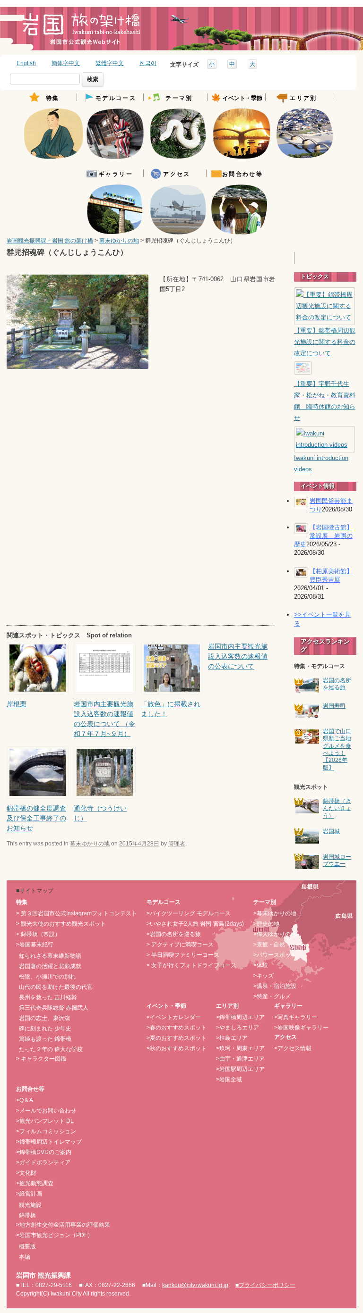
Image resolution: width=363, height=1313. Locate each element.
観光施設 (30, 1205)
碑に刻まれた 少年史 (45, 1028)
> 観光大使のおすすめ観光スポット (61, 923)
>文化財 (26, 1173)
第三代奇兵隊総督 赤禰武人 (53, 1007)
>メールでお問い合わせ (46, 1110)
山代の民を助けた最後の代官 (56, 987)
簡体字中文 (66, 63)
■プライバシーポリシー (265, 1285)
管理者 (176, 843)
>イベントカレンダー (174, 1017)
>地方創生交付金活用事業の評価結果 (63, 1224)
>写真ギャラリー (295, 1017)
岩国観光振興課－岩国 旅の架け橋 (50, 240)
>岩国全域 (229, 1079)
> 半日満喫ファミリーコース (183, 955)
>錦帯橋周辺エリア (240, 1017)
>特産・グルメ (272, 996)
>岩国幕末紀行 (34, 944)
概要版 (27, 1246)
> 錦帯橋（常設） (38, 934)
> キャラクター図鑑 (41, 1058)
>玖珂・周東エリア (240, 1048)
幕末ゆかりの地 (119, 240)
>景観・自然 (269, 944)
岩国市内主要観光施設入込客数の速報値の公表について (238, 656)
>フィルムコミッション (46, 1131)
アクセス (176, 174)
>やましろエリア (237, 1027)
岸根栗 (16, 704)
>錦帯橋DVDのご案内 (43, 1152)
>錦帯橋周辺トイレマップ (49, 1141)
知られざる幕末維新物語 (50, 956)
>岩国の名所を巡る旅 (174, 934)
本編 (24, 1257)
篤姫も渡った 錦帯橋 (45, 1039)
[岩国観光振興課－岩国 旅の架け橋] (81, 32)
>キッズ (263, 975)
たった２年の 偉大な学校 (51, 1049)
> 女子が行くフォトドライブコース (191, 965)
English (26, 63)
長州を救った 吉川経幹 (48, 997)
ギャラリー (116, 174)
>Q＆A (24, 1100)
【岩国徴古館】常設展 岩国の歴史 (323, 536)
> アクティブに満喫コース (180, 944)
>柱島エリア (232, 1038)
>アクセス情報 (292, 1048)
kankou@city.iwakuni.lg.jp (195, 1285)
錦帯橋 (27, 1215)
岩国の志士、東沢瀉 (44, 1018)
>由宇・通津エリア (240, 1058)
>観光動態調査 (34, 1183)
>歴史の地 (266, 923)
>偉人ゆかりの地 (274, 934)
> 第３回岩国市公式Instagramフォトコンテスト (76, 913)
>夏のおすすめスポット (177, 1038)
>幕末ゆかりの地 (274, 913)
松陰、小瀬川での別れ (47, 976)
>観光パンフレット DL (45, 1121)
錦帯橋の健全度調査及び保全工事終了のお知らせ (36, 818)
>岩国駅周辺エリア (240, 1069)
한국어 (147, 63)
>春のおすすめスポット (177, 1027)
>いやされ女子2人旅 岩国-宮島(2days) (195, 923)
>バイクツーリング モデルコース (189, 913)
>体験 (260, 965)
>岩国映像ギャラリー (301, 1027)
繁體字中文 (109, 63)
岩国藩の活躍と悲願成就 (50, 966)
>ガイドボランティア (43, 1162)
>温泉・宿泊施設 (274, 986)
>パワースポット (274, 955)
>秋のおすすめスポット (177, 1048)
